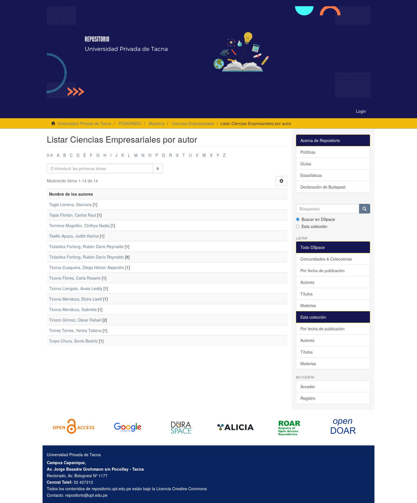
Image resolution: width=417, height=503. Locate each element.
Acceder (307, 386)
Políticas (307, 152)
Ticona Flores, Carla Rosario (75, 278)
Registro (307, 398)
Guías (305, 163)
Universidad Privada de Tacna (84, 123)
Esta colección (314, 226)
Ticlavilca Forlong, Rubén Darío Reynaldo (86, 257)
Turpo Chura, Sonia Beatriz (73, 341)
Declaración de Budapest (323, 187)
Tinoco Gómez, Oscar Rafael (75, 320)
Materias (308, 305)
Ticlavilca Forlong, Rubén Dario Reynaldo (86, 246)
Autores (307, 282)
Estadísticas (311, 175)
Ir (158, 168)
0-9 (50, 155)
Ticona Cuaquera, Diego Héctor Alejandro (86, 267)
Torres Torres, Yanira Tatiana (75, 330)
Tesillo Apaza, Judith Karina (74, 236)
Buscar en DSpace (318, 219)
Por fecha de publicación (322, 270)
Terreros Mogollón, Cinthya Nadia (79, 225)
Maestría (157, 123)
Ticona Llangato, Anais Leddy (75, 288)
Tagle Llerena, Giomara (70, 204)
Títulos (306, 294)
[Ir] (364, 209)
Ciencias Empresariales (193, 123)
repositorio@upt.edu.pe (86, 495)
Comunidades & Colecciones (326, 259)
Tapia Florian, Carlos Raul (72, 215)
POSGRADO (130, 123)
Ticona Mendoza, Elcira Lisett (75, 299)
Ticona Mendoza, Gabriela (73, 309)
